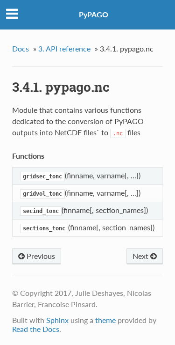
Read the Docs (35, 328)
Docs (20, 48)
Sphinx (57, 320)
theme (105, 320)
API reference (64, 48)
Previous (40, 255)
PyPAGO (93, 14)
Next (141, 255)
